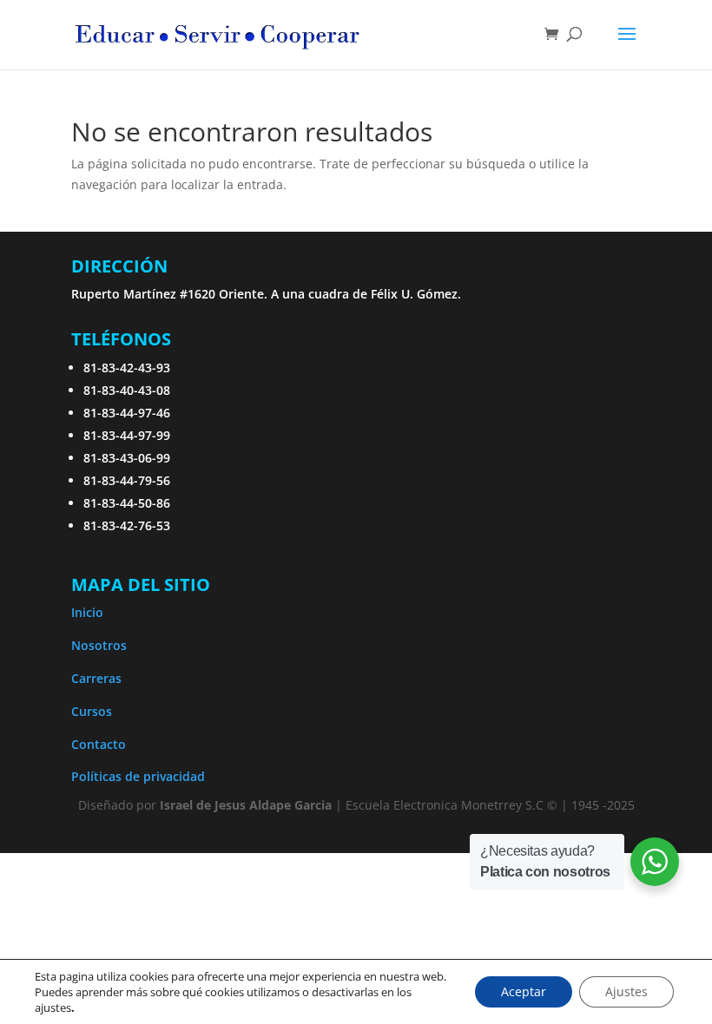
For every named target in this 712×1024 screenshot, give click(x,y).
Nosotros (99, 645)
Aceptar (523, 991)
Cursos (91, 711)
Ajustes (626, 991)
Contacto (98, 744)
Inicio (87, 612)
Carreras (96, 678)
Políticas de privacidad (138, 776)
